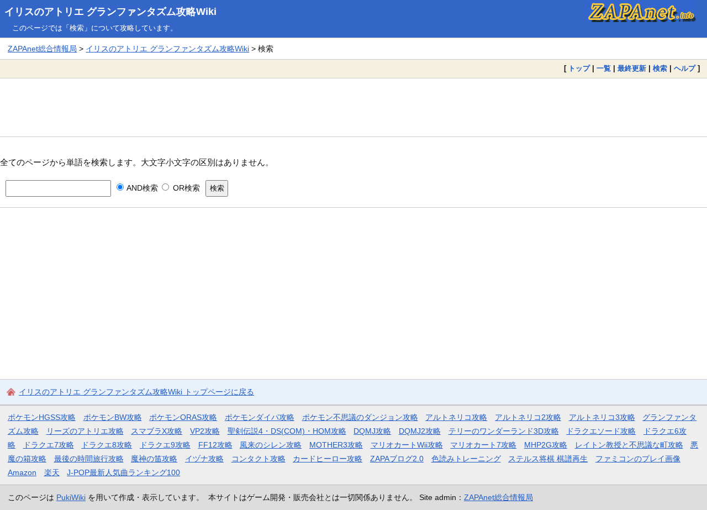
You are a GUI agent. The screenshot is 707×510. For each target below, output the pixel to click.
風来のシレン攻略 (271, 444)
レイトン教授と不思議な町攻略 (629, 444)
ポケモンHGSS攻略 (42, 417)
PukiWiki (71, 497)
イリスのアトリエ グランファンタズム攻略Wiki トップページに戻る (136, 391)
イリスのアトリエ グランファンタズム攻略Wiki (110, 11)
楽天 (52, 472)
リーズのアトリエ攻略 (85, 431)
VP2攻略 (205, 431)
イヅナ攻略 (204, 458)
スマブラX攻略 (156, 431)
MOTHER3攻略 (336, 444)
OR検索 (185, 187)
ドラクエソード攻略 (601, 431)
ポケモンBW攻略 (112, 417)
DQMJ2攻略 (420, 431)
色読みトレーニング (466, 458)
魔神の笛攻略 (154, 458)
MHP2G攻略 (545, 444)
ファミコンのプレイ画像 (637, 458)
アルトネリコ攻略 (456, 417)
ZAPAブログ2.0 (397, 458)
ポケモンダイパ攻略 (259, 417)
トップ (579, 68)
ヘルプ (684, 68)
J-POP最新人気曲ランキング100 (123, 472)
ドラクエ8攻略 (106, 444)
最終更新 (632, 68)
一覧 (604, 68)
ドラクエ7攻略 (48, 444)
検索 (660, 68)
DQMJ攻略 (372, 431)
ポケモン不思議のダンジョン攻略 (360, 417)
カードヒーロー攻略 (327, 458)
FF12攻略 (215, 444)
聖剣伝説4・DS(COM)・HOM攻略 (287, 431)
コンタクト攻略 (258, 458)
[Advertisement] (353, 107)
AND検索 (141, 187)
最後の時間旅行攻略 (89, 458)
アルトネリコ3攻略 (602, 417)
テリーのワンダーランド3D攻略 (504, 431)
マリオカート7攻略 (483, 444)
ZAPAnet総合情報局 (42, 48)
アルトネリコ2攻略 (528, 417)
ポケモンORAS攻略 (183, 417)
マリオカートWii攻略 (407, 444)
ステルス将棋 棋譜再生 (548, 458)
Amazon (22, 472)
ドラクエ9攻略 (165, 444)
